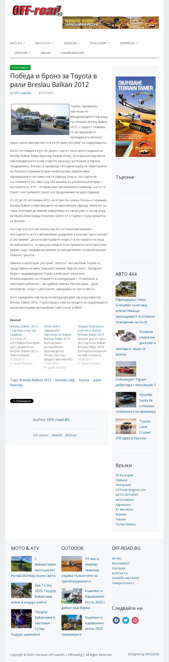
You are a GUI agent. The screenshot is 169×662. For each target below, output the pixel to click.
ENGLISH (46, 53)
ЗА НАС (117, 558)
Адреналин (123, 505)
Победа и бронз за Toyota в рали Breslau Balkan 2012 (53, 80)
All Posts (71, 435)
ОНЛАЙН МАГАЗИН (72, 53)
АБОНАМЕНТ (121, 563)
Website (57, 435)
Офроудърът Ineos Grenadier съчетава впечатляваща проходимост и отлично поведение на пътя (135, 310)
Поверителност (123, 583)
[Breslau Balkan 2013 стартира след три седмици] (27, 345)
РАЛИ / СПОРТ (96, 44)
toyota (84, 380)
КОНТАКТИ (120, 573)
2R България (124, 475)
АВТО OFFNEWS (127, 495)
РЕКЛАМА (119, 568)
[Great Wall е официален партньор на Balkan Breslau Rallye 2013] (61, 347)
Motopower (123, 485)
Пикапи (121, 519)
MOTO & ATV (40, 44)
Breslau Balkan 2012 (35, 380)
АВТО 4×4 (16, 44)
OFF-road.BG (23, 93)
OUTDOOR (68, 44)
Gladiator (122, 480)
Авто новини (125, 500)
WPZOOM (152, 654)
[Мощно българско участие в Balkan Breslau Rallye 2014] (94, 345)
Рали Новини (20, 67)
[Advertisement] (142, 227)
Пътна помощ (125, 524)
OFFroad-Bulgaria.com (131, 490)
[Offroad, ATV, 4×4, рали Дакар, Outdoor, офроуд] (46, 9)
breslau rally (65, 380)
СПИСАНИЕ (19, 54)
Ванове (121, 514)
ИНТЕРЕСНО (125, 44)
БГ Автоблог (125, 509)
